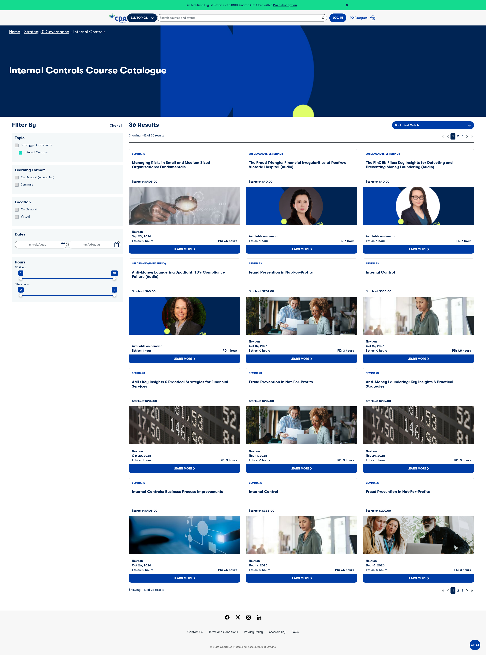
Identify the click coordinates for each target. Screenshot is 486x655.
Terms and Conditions (223, 632)
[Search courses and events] (323, 17)
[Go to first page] (443, 136)
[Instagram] (248, 618)
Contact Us (195, 632)
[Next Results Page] (467, 136)
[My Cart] (372, 17)
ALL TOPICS (139, 18)
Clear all (116, 125)
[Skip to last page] (472, 136)
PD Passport (358, 18)
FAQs (295, 632)
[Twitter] (238, 618)
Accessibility (277, 632)
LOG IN (338, 18)
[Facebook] (227, 618)
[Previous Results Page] (448, 136)
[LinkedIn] (259, 618)
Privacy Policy (253, 632)
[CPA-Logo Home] (118, 18)
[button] (475, 645)
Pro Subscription (285, 5)
